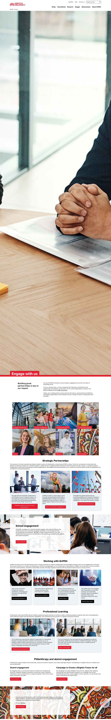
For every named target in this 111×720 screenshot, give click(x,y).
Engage (77, 7)
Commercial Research (19, 598)
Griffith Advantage (64, 647)
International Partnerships (85, 504)
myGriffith (70, 2)
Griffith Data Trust (87, 601)
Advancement (86, 7)
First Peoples (20, 706)
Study (54, 7)
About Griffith (96, 7)
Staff (76, 2)
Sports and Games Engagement (55, 507)
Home (11, 9)
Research (70, 7)
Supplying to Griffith (41, 595)
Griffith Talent (63, 598)
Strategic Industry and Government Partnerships (25, 506)
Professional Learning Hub (20, 649)
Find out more (21, 542)
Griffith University (17, 4)
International (61, 7)
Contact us (81, 2)
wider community (62, 390)
